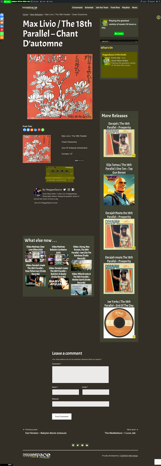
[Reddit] (31, 129)
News (134, 7)
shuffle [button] (61, 175)
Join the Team (102, 7)
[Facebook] (24, 129)
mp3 (71, 177)
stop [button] (62, 171)
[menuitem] (2, 1)
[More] (2, 37)
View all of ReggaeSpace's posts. (46, 203)
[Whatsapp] (42, 129)
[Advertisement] (60, 220)
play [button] (57, 171)
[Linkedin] (35, 129)
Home (25, 14)
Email (85, 387)
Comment (56, 364)
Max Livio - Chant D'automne (54, 177)
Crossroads (77, 7)
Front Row (115, 7)
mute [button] (47, 167)
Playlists (126, 7)
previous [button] (53, 171)
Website (55, 399)
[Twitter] (28, 129)
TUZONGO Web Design (129, 456)
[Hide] (0, 41)
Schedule (89, 7)
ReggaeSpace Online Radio (114, 54)
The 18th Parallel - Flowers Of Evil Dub (56, 180)
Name (55, 387)
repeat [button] (58, 175)
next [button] (67, 171)
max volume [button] (55, 167)
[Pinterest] (39, 129)
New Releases (36, 14)
